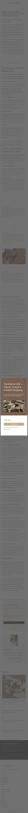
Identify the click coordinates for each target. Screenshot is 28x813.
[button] (14, 406)
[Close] (25, 379)
